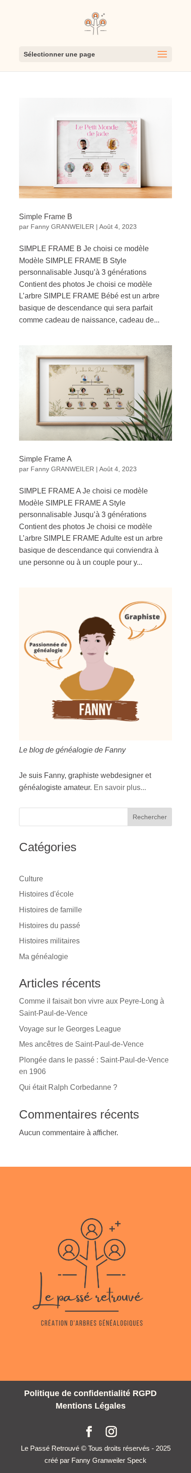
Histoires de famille (50, 910)
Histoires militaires (49, 941)
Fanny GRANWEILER (62, 226)
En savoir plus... (120, 787)
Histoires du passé (49, 925)
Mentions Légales (91, 1405)
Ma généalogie (43, 957)
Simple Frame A (45, 459)
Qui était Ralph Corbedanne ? (68, 1087)
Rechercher (150, 817)
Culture (31, 879)
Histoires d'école (46, 894)
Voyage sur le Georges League (70, 1029)
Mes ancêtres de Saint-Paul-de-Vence (81, 1044)
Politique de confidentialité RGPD (90, 1393)
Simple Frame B (45, 217)
